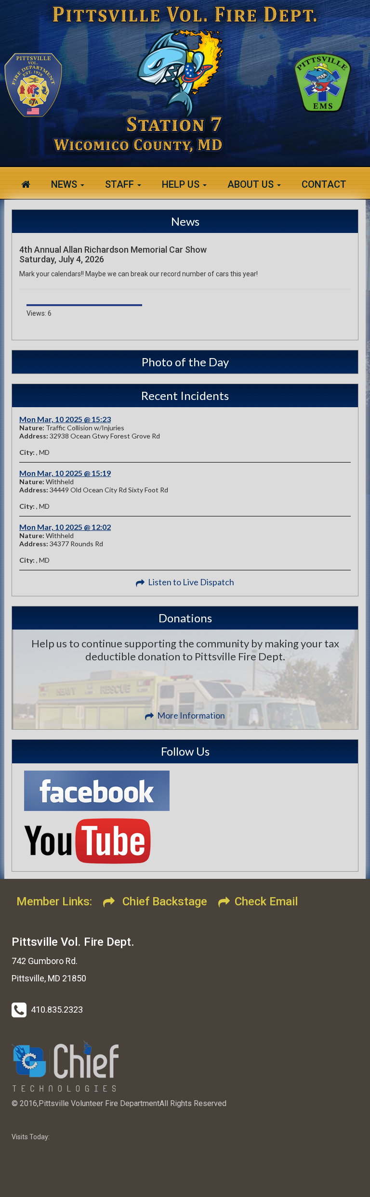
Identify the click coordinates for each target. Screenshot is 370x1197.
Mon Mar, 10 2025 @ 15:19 (65, 472)
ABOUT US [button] (251, 184)
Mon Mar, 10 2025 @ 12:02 (65, 526)
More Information (191, 715)
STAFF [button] (120, 184)
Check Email (266, 901)
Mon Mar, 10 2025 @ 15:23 (65, 419)
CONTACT (324, 184)
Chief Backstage (163, 901)
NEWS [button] (65, 184)
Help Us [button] (182, 184)
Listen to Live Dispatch (191, 582)
